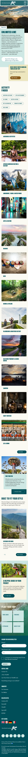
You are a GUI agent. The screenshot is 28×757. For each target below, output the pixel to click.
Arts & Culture (7, 221)
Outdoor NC (5, 701)
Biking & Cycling (7, 304)
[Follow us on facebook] (7, 735)
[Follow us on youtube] (19, 735)
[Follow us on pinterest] (15, 735)
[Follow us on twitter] (3, 735)
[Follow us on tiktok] (22, 735)
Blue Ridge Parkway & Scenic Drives (11, 360)
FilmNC (4, 707)
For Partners (5, 689)
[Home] (9, 3)
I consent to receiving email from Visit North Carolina (15, 658)
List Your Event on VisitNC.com (10, 677)
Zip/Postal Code (6, 649)
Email (3, 642)
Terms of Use (5, 742)
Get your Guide (7, 595)
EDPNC (3, 713)
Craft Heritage (7, 416)
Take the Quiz (14, 78)
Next (7, 554)
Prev (2, 554)
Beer (4, 276)
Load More (20, 452)
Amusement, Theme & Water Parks (12, 193)
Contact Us (4, 671)
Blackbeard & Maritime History (12, 331)
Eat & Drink (6, 443)
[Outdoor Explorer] (14, 530)
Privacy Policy (12, 742)
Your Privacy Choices (6, 743)
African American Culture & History (11, 165)
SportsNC (4, 710)
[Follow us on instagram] (11, 735)
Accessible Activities (9, 136)
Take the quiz (20, 554)
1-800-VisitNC (5, 674)
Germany (10, 722)
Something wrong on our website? (10, 680)
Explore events (17, 491)
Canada (6, 722)
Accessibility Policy (20, 742)
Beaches (5, 248)
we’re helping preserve (12, 46)
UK (3, 722)
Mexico (14, 722)
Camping (5, 388)
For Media (4, 692)
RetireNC (4, 704)
